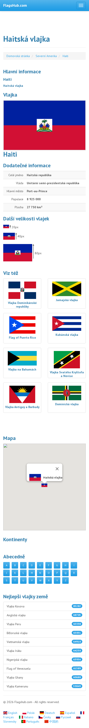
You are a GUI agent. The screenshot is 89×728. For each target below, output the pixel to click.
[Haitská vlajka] (44, 125)
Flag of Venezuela (44, 669)
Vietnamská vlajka (44, 642)
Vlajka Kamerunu (44, 686)
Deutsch (50, 713)
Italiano (28, 717)
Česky (47, 717)
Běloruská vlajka (44, 633)
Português (32, 721)
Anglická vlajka (44, 615)
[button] (44, 485)
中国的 (53, 721)
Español (70, 713)
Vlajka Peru (44, 624)
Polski (30, 713)
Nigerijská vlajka (44, 660)
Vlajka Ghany (44, 677)
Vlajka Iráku (44, 651)
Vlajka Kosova (44, 606)
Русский (66, 717)
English (12, 713)
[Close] (57, 469)
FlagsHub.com (15, 5)
